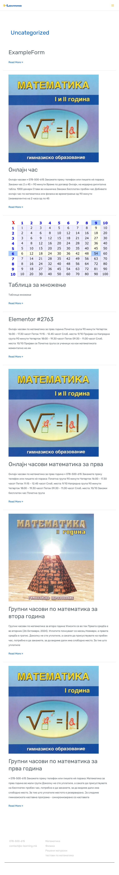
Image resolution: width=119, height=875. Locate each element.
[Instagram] (82, 834)
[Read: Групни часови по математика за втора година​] (51, 557)
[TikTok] (89, 834)
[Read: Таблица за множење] (59, 248)
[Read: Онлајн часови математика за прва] (54, 412)
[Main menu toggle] (112, 5)
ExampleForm (27, 52)
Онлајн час (23, 169)
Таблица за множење (37, 284)
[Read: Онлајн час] (54, 118)
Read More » (16, 62)
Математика (52, 841)
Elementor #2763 (31, 319)
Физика (50, 845)
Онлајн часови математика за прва (56, 464)
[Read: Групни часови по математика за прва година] (54, 709)
